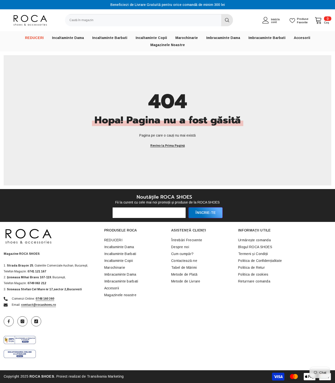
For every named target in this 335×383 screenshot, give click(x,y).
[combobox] (143, 20)
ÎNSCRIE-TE (205, 213)
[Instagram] (22, 321)
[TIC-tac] (36, 321)
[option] (167, 4)
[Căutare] (149, 20)
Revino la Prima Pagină (167, 145)
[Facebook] (9, 321)
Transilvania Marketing (105, 376)
